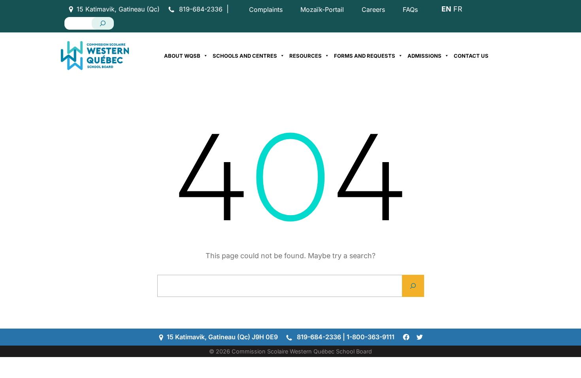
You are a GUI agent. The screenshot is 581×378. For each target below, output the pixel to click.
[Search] (103, 23)
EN (446, 9)
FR (457, 9)
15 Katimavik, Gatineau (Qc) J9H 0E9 (222, 337)
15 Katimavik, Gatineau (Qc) (118, 9)
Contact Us (471, 56)
